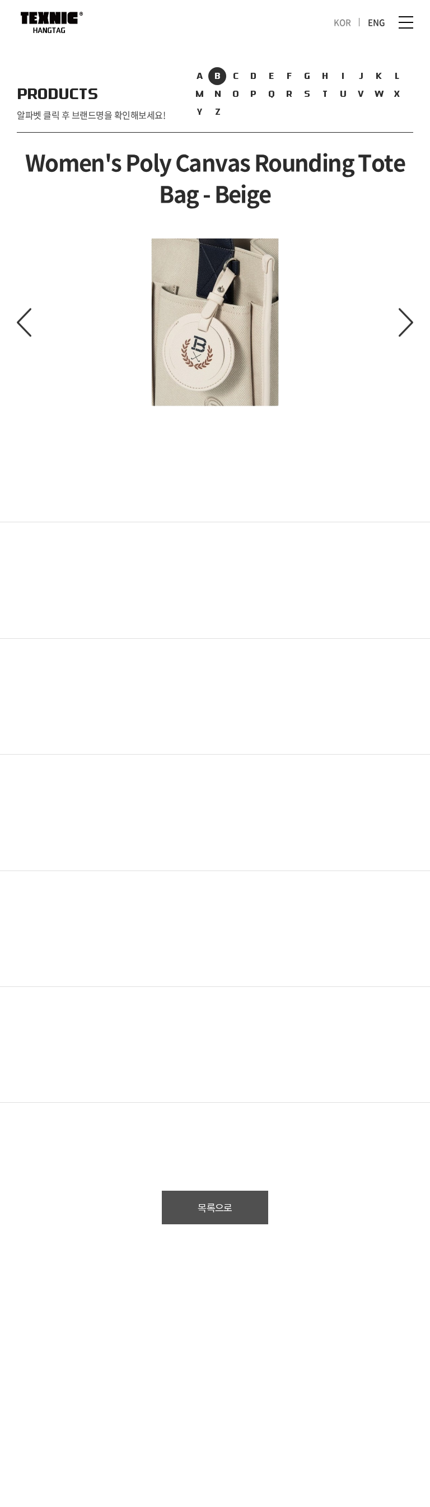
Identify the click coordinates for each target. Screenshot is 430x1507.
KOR (342, 22)
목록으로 (215, 1208)
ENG (376, 22)
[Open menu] (406, 22)
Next (406, 322)
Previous (24, 322)
